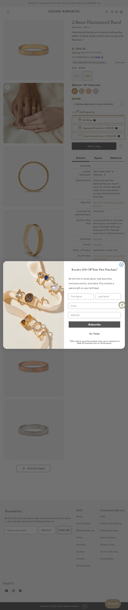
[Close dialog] (121, 264)
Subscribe (94, 324)
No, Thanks (94, 333)
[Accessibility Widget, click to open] (122, 305)
